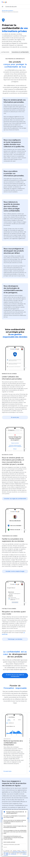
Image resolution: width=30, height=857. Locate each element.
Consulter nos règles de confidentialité (15, 498)
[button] (25, 367)
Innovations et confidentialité (20, 52)
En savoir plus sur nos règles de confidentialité (15, 675)
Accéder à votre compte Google (15, 571)
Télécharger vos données (15, 639)
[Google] (4, 2)
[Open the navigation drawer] (2, 6)
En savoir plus (15, 417)
